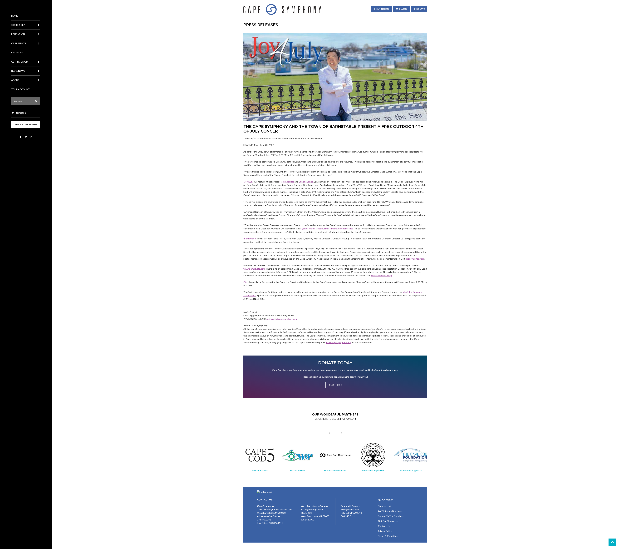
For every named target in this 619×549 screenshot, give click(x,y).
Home (14, 15)
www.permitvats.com (254, 268)
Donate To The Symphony (391, 516)
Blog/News (18, 70)
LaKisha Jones (306, 181)
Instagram (25, 136)
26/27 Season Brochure (390, 511)
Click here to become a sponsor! (335, 418)
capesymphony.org (415, 258)
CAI (245, 282)
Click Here (335, 385)
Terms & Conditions (388, 536)
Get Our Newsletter (388, 521)
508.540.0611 (348, 516)
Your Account (20, 89)
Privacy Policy (385, 531)
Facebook (20, 136)
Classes (403, 9)
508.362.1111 (276, 523)
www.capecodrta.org (381, 275)
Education (18, 34)
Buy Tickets (382, 9)
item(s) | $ (20, 112)
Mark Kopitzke (287, 181)
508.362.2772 (307, 519)
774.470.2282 (264, 519)
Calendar (17, 52)
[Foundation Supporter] (335, 455)
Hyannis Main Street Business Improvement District (326, 228)
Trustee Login (385, 506)
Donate (420, 9)
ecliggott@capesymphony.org (282, 318)
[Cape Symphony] (335, 9)
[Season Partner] (259, 455)
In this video (249, 238)
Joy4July (248, 181)
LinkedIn (31, 136)
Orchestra (18, 25)
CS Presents (18, 43)
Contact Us (384, 526)
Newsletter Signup (26, 124)
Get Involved (19, 61)
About (15, 80)
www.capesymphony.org (338, 342)
